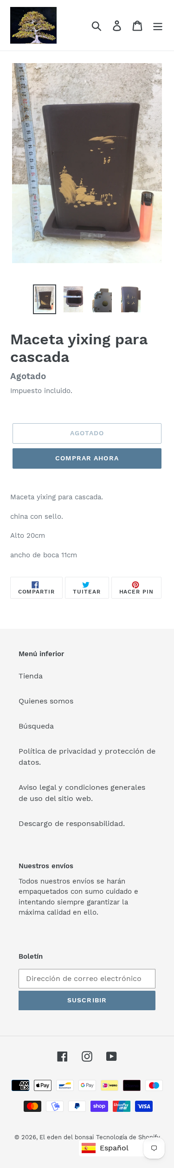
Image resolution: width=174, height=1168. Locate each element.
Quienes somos (46, 701)
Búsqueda (36, 726)
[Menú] (158, 25)
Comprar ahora (87, 458)
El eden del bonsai (66, 1137)
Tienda (31, 675)
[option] (44, 299)
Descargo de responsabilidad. (72, 823)
